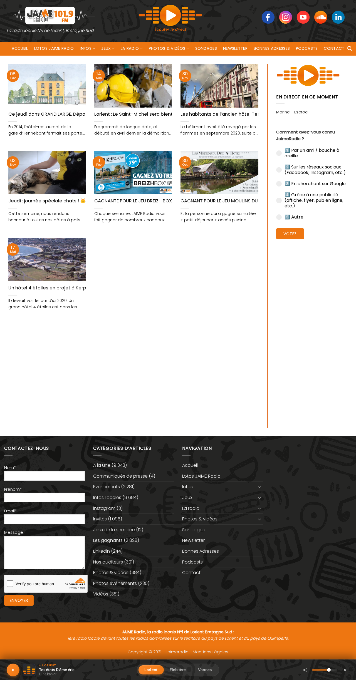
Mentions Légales (210, 652)
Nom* (10, 467)
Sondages (206, 48)
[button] (349, 48)
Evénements (106, 486)
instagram (104, 508)
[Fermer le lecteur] (344, 669)
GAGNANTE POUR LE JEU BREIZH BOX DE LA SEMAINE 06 (152, 201)
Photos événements (115, 583)
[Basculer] (259, 486)
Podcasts (307, 48)
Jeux (106, 48)
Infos (85, 48)
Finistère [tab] (178, 669)
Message (13, 532)
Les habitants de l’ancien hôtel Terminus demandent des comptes (257, 114)
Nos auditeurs (108, 562)
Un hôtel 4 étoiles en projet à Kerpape (51, 288)
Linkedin (101, 551)
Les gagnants (108, 540)
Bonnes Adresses (272, 48)
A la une (101, 465)
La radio (130, 48)
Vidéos (100, 594)
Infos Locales (107, 497)
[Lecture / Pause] (13, 670)
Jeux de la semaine (114, 530)
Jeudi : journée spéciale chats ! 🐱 (47, 201)
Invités (100, 519)
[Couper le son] (305, 670)
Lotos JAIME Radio (54, 48)
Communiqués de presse (120, 476)
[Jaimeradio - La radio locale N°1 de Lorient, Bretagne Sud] (50, 15)
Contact (334, 48)
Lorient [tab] (150, 669)
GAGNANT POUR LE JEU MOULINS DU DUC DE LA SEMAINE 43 (244, 201)
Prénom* (13, 489)
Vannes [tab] (205, 669)
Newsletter (235, 48)
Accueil (20, 48)
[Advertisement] (312, 329)
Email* (10, 511)
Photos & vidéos (167, 48)
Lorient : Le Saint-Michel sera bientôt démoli (144, 114)
